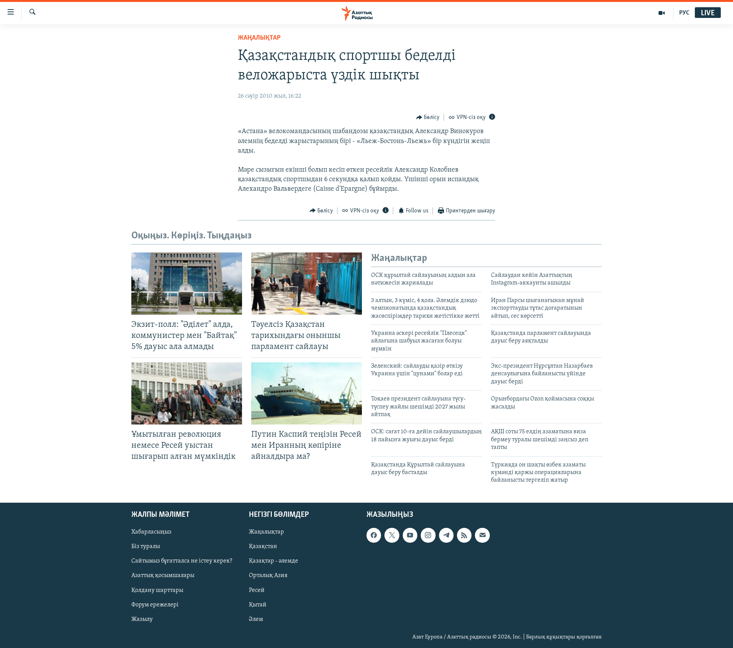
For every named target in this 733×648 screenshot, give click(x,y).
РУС (684, 13)
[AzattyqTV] (661, 13)
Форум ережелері (155, 604)
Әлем (256, 619)
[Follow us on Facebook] (373, 535)
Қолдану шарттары (157, 590)
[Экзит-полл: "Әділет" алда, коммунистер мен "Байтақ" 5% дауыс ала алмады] (186, 283)
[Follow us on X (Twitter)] (391, 535)
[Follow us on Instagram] (428, 535)
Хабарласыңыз (151, 532)
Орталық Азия (268, 575)
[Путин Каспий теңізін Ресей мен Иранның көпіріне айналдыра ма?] (306, 393)
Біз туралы (145, 546)
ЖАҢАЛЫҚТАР (259, 38)
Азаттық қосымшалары (162, 575)
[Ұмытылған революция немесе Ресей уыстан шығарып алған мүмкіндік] (186, 393)
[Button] (428, 117)
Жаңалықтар (266, 532)
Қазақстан (263, 546)
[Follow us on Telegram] (446, 535)
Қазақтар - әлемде (273, 561)
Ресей (257, 590)
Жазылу (142, 619)
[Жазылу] (482, 535)
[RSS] (464, 535)
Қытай (257, 604)
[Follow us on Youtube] (410, 535)
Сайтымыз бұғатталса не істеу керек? (181, 561)
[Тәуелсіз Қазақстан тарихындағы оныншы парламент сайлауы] (306, 283)
